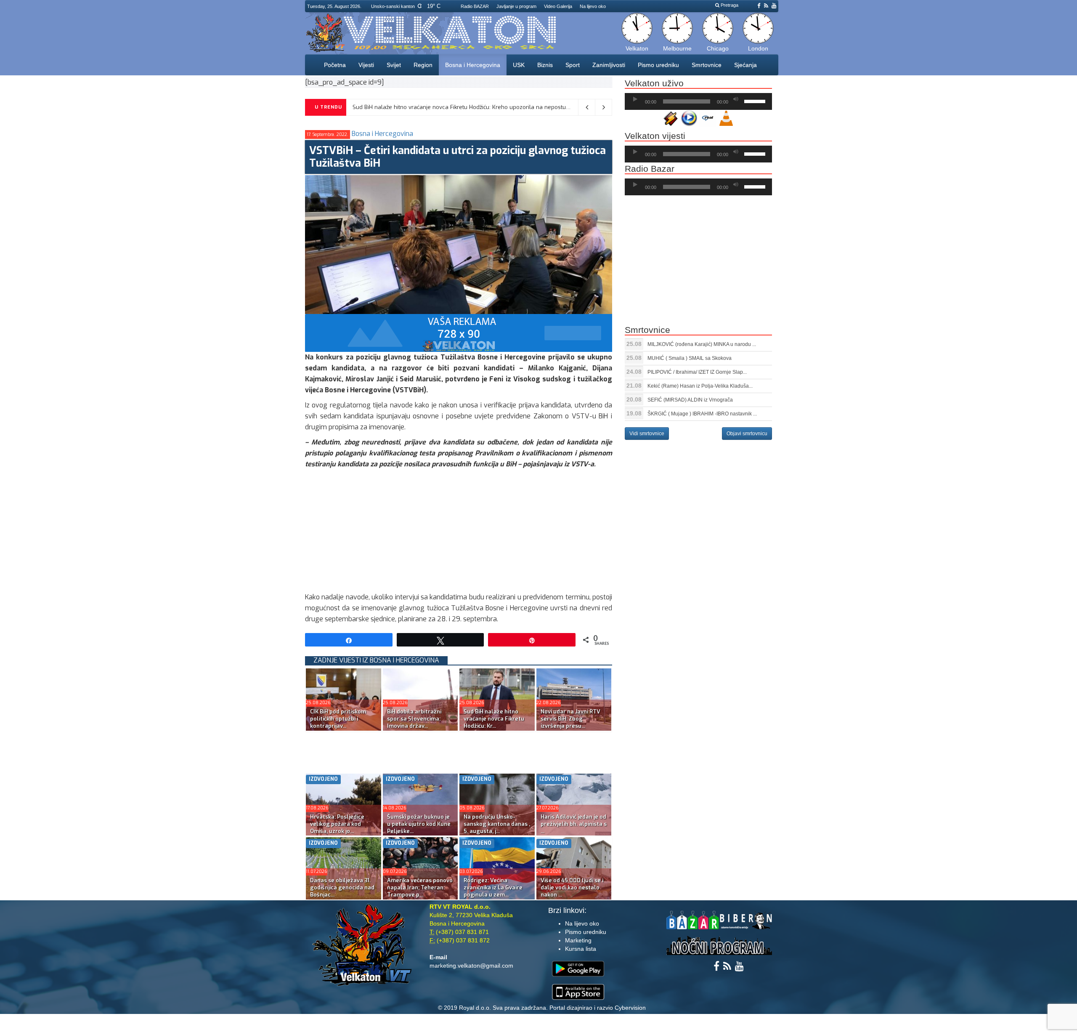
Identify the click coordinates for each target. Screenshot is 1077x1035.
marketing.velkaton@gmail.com (471, 965)
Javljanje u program (516, 6)
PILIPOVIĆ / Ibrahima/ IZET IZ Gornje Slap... (697, 372)
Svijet (394, 64)
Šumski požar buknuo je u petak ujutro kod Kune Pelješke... (419, 824)
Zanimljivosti (608, 64)
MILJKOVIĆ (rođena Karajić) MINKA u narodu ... (701, 344)
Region (423, 64)
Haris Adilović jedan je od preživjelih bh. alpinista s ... (574, 824)
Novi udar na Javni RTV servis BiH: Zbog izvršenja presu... (570, 718)
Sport (572, 64)
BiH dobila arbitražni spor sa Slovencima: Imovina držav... (414, 718)
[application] (698, 101)
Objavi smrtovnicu (747, 433)
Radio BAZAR (475, 6)
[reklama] (458, 332)
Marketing (578, 940)
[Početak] (635, 99)
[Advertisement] (458, 533)
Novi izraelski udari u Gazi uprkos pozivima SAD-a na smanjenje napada (445, 107)
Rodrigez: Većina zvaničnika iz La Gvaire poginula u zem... (493, 887)
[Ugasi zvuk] (735, 99)
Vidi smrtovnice (646, 433)
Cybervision (630, 1007)
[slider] (756, 100)
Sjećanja (745, 64)
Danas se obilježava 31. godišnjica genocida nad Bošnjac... (342, 887)
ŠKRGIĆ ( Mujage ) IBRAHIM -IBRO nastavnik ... (702, 414)
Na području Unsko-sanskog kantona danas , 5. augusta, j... (497, 824)
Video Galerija (558, 6)
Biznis (545, 64)
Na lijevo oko (593, 6)
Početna (335, 64)
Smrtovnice (707, 64)
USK (519, 64)
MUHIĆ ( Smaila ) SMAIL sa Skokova (689, 358)
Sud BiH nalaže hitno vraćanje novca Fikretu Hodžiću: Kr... (494, 718)
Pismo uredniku (658, 64)
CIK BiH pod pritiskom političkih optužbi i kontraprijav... (338, 718)
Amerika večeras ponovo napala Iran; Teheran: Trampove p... (420, 887)
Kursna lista (580, 948)
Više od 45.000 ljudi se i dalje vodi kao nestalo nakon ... (572, 887)
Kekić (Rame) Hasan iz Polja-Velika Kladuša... (700, 386)
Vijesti (366, 64)
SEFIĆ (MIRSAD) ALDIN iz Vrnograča (690, 400)
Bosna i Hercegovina (472, 64)
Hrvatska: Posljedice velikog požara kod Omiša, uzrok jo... (337, 824)
